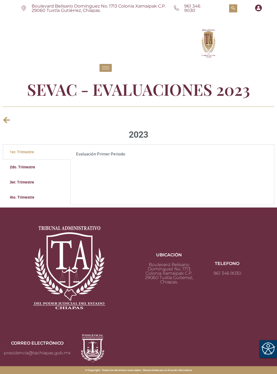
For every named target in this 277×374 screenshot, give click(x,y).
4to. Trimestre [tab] (22, 197)
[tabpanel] (172, 157)
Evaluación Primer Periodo (100, 154)
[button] (233, 8)
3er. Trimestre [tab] (22, 182)
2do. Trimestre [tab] (22, 167)
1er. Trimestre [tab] (22, 152)
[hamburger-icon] (106, 68)
